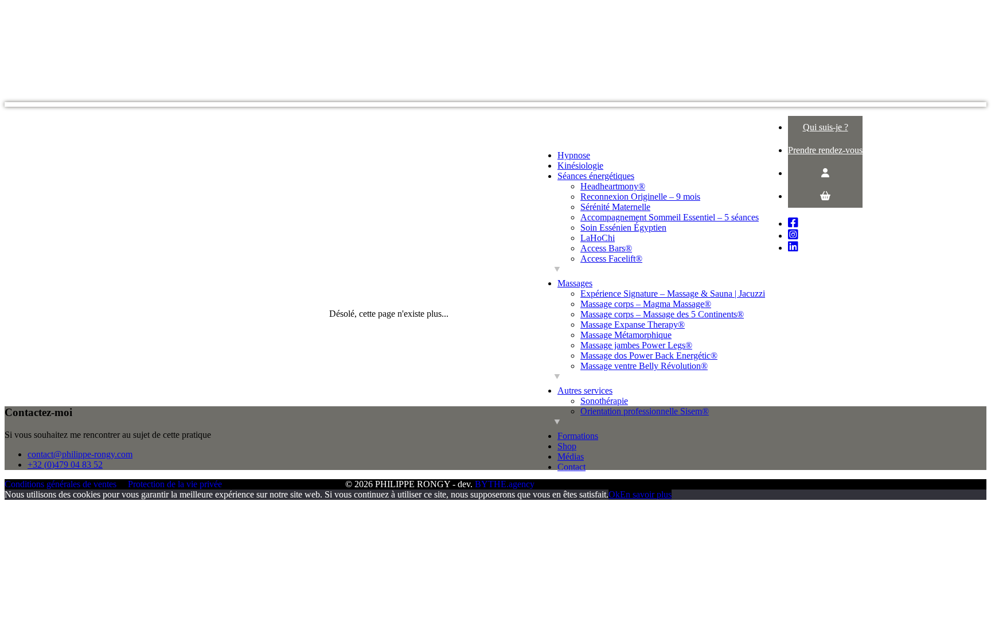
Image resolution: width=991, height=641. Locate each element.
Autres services (584, 390)
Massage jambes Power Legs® (636, 345)
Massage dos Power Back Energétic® (648, 355)
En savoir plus (646, 494)
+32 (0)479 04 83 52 (65, 464)
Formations (577, 436)
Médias (570, 456)
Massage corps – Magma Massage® (645, 304)
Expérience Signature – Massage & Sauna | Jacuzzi (672, 293)
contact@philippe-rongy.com (80, 454)
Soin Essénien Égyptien (623, 227)
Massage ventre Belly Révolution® (644, 366)
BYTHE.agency (504, 484)
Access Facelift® (611, 258)
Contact (571, 467)
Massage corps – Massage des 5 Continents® (662, 314)
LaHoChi (597, 238)
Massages (574, 283)
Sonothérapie (604, 401)
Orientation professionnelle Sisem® (644, 411)
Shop (566, 446)
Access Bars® (606, 248)
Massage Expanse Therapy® (632, 324)
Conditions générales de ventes (60, 484)
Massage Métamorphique (626, 335)
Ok (614, 494)
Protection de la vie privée (175, 484)
